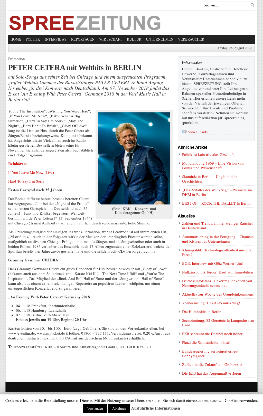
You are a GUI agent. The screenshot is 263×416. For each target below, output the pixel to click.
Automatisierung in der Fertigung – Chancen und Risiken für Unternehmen (218, 239)
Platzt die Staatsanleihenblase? (206, 342)
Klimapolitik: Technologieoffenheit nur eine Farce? (217, 252)
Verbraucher (191, 39)
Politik (33, 39)
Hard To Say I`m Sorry (26, 181)
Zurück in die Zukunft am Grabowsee (212, 364)
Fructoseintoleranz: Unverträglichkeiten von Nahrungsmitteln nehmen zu (217, 283)
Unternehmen (159, 39)
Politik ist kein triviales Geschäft (208, 154)
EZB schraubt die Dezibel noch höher (212, 333)
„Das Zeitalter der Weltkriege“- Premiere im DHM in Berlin (217, 192)
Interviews (56, 39)
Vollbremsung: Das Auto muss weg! (211, 302)
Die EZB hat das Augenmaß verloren (211, 373)
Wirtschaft (110, 39)
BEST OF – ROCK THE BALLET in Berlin (216, 203)
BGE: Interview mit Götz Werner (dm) (212, 263)
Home (16, 39)
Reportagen (83, 39)
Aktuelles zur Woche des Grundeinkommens (218, 294)
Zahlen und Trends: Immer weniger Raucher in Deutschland (217, 225)
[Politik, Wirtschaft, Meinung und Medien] (85, 28)
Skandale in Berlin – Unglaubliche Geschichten (209, 179)
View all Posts (198, 131)
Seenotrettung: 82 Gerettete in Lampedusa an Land (218, 322)
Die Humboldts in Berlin (201, 311)
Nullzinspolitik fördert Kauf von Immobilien (217, 272)
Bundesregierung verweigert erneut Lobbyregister (210, 353)
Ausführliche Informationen (155, 407)
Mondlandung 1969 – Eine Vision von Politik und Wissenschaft (213, 165)
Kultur (134, 39)
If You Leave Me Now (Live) (31, 172)
